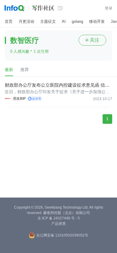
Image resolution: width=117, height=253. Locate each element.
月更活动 (26, 21)
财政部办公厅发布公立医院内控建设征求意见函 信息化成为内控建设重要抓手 (57, 85)
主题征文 (48, 21)
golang (77, 21)
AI (64, 21)
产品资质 (58, 224)
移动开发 (97, 21)
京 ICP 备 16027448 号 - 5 (59, 218)
